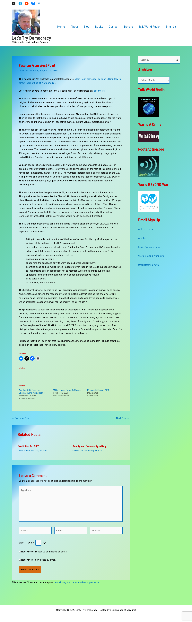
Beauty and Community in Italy (89, 446)
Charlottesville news (149, 264)
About (74, 26)
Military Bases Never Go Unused (67, 390)
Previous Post (21, 418)
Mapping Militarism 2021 (98, 390)
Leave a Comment (28, 70)
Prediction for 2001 (28, 446)
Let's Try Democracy (31, 38)
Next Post (122, 418)
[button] (39, 3)
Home (61, 26)
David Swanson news (149, 247)
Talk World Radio (149, 26)
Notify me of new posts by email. (38, 559)
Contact (113, 26)
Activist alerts (145, 229)
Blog (86, 26)
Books (99, 26)
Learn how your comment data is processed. (77, 582)
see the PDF (100, 90)
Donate (128, 26)
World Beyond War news (151, 255)
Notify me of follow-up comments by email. (44, 551)
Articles (142, 238)
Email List (171, 26)
